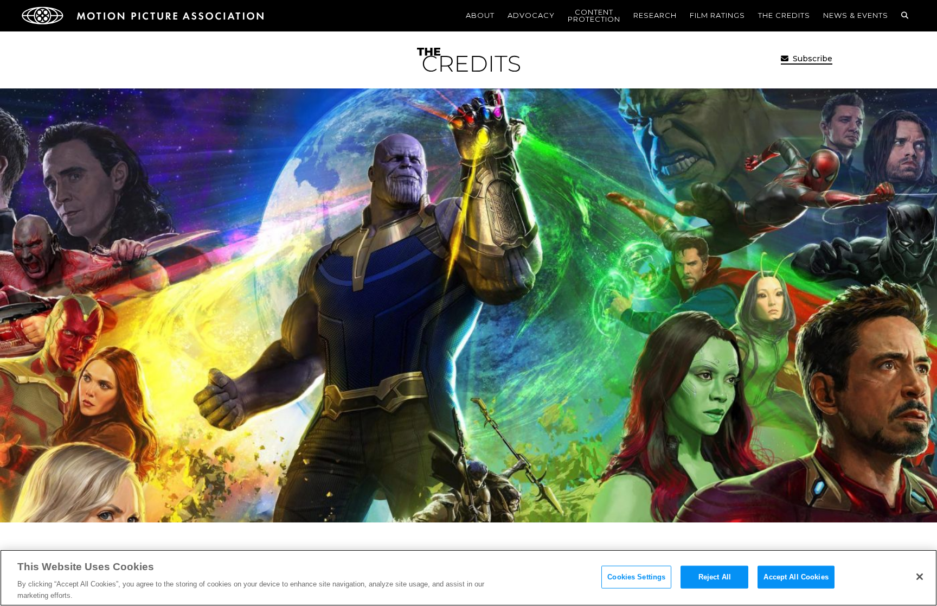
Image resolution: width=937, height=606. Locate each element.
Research (655, 15)
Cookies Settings (636, 577)
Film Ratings (717, 15)
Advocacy (531, 15)
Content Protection (594, 15)
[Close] (920, 577)
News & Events (855, 15)
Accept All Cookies (795, 577)
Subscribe (811, 58)
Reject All (714, 577)
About (480, 15)
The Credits (784, 15)
